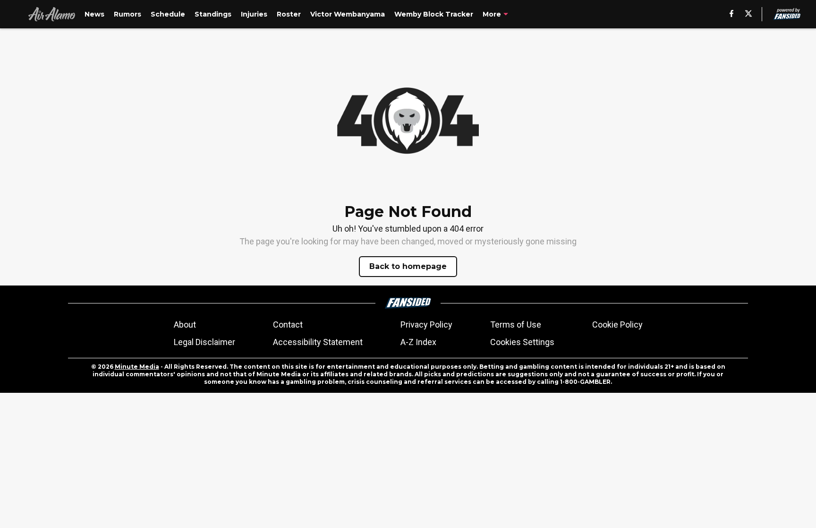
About (185, 324)
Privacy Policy (426, 324)
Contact (288, 324)
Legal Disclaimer (204, 342)
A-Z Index (418, 342)
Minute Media (137, 366)
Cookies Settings (522, 342)
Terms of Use (515, 324)
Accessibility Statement (318, 342)
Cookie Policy (617, 324)
